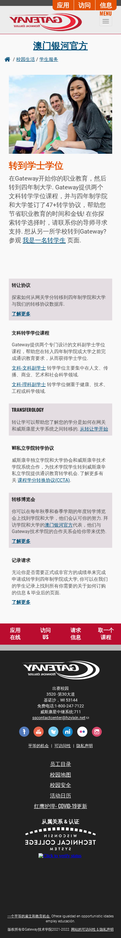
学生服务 (48, 58)
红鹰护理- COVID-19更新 (60, 806)
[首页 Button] (8, 58)
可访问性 (62, 745)
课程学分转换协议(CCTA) (44, 480)
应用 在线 (15, 633)
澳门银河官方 (60, 45)
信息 (106, 4)
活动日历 (60, 795)
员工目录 (60, 763)
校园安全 (60, 784)
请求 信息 (75, 633)
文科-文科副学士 (29, 368)
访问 (84, 4)
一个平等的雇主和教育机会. (29, 916)
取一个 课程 (106, 633)
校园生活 (25, 58)
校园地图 (60, 774)
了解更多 (21, 314)
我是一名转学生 (44, 240)
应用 (63, 4)
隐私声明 (84, 745)
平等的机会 (38, 745)
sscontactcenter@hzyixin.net (60, 717)
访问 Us (45, 633)
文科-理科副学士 (29, 384)
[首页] (43, 22)
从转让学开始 (94, 429)
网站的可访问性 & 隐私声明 (92, 929)
